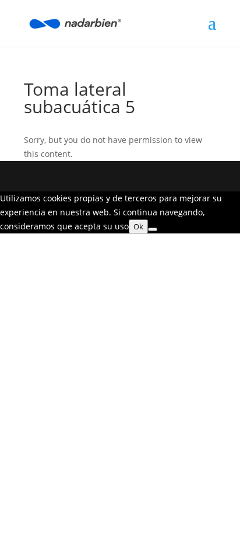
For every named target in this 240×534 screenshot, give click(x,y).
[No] (152, 229)
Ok (138, 226)
